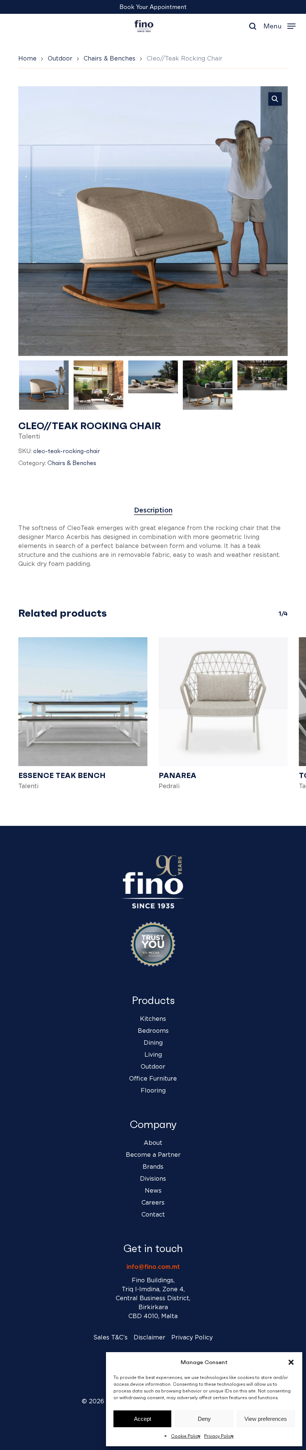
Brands (153, 1167)
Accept (142, 1419)
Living (153, 1055)
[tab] (153, 511)
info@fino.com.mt (153, 1267)
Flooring (153, 1091)
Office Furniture (153, 1079)
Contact (153, 1215)
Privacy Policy (219, 1436)
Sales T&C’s (110, 1338)
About (153, 1143)
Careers (153, 1203)
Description (153, 510)
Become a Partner (153, 1155)
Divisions (153, 1179)
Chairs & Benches (109, 59)
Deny (204, 1419)
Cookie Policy (185, 1436)
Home (27, 59)
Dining (153, 1043)
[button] (291, 1362)
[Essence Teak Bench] (82, 701)
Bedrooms (153, 1031)
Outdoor (60, 59)
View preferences (265, 1419)
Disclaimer (149, 1338)
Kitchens (153, 1019)
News (153, 1191)
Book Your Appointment (153, 6)
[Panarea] (223, 701)
